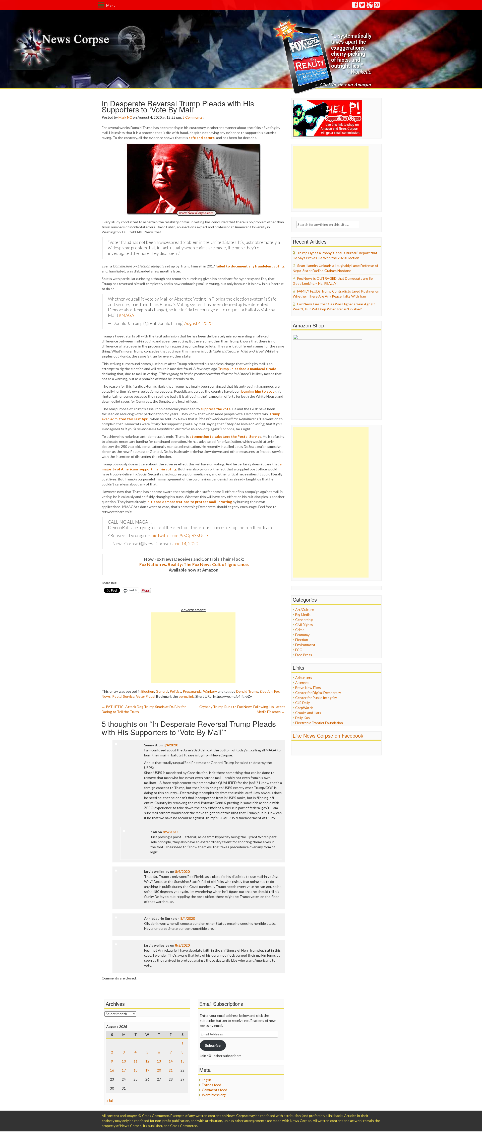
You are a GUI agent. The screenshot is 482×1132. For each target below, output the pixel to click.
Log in (206, 1080)
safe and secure (202, 137)
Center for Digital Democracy (318, 692)
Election (147, 691)
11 (136, 1061)
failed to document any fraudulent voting (250, 266)
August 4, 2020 (198, 323)
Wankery (210, 691)
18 (136, 1070)
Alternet (302, 682)
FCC (298, 650)
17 (124, 1070)
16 (112, 1070)
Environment (305, 645)
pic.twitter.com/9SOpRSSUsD (180, 535)
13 (159, 1061)
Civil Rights (304, 624)
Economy (302, 634)
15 (182, 1061)
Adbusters (303, 677)
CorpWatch (304, 707)
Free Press (303, 655)
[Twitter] (362, 6)
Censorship (304, 619)
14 (171, 1061)
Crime (300, 629)
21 (171, 1070)
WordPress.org (214, 1095)
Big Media (303, 614)
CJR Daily (302, 702)
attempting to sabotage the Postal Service (225, 436)
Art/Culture (304, 609)
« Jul (109, 1100)
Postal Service (123, 696)
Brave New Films (308, 687)
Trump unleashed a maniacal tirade (247, 369)
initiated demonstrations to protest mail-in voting (189, 502)
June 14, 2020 (184, 543)
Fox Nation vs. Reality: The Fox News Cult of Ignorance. (194, 564)
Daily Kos (302, 718)
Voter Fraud (145, 696)
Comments (194, 117)
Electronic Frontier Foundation (319, 723)
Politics (175, 691)
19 (147, 1070)
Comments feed (214, 1090)
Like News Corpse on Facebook (328, 735)
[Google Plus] (370, 6)
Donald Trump (247, 691)
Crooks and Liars (308, 713)
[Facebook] (355, 6)
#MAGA (126, 315)
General (162, 691)
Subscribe (213, 1045)
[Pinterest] (377, 6)
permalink (186, 696)
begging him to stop (257, 391)
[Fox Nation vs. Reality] (323, 56)
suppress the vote (215, 409)
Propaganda (192, 691)
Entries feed (211, 1085)
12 (147, 1061)
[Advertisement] (193, 647)
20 (159, 1070)
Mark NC (125, 117)
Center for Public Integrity (316, 697)
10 (124, 1061)
